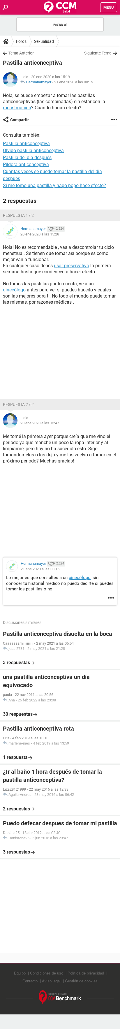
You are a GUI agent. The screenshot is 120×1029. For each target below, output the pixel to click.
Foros (21, 41)
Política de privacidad (86, 973)
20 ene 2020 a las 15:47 (39, 423)
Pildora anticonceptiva (26, 164)
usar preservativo (71, 265)
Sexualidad (44, 41)
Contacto (30, 981)
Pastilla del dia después (27, 157)
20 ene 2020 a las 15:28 (39, 234)
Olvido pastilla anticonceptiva (33, 150)
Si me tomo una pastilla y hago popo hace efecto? (54, 185)
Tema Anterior (21, 53)
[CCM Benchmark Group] (60, 997)
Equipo (20, 973)
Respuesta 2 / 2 (18, 404)
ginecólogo (14, 290)
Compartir (19, 119)
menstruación (17, 107)
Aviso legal (51, 981)
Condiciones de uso (46, 973)
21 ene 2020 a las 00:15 (73, 82)
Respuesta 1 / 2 (18, 215)
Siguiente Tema (98, 53)
